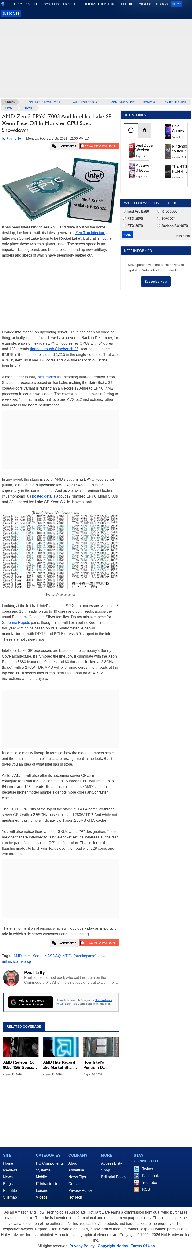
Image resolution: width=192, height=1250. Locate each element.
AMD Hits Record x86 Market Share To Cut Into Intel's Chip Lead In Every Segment (60, 1065)
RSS (146, 1189)
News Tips (77, 1177)
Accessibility (111, 1163)
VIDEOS (145, 4)
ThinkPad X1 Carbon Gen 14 (43, 102)
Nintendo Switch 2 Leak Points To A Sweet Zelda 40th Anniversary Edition (182, 149)
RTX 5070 (134, 226)
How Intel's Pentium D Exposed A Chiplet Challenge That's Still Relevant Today (100, 1065)
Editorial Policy (113, 1177)
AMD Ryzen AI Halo (122, 102)
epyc (102, 956)
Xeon (37, 956)
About (73, 1163)
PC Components (49, 1163)
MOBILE (69, 4)
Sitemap (10, 1197)
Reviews (10, 1170)
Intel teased (46, 377)
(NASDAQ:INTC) (57, 956)
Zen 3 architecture (90, 233)
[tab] (131, 130)
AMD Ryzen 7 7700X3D (86, 102)
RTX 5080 (169, 211)
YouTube (149, 1183)
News (28, 108)
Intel (27, 956)
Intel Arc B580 (137, 211)
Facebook (150, 1176)
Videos (42, 1197)
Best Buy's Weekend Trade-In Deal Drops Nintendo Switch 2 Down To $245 (144, 148)
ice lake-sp (22, 962)
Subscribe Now (156, 281)
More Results (183, 235)
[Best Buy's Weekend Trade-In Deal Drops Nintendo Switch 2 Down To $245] (132, 150)
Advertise (76, 1170)
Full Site (10, 1190)
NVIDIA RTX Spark (176, 102)
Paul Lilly (34, 972)
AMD (17, 956)
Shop (176, 4)
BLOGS (162, 4)
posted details (43, 496)
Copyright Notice (113, 1246)
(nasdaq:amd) (85, 956)
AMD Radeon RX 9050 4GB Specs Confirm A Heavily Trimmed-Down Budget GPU (20, 1065)
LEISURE (127, 4)
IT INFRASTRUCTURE (98, 4)
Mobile (41, 1177)
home (8, 108)
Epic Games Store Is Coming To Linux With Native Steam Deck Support (181, 129)
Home (8, 1163)
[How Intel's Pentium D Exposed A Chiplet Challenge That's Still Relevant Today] (101, 1047)
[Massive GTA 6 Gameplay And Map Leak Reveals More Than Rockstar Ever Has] (132, 170)
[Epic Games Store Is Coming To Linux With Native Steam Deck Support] (168, 131)
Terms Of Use (143, 1246)
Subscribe (10, 13)
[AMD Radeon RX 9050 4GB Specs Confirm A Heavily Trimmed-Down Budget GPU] (20, 1047)
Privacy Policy (80, 1190)
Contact (74, 1184)
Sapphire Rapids (16, 623)
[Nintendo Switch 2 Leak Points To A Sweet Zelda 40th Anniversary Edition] (168, 151)
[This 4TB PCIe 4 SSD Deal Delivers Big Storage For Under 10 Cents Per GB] (168, 171)
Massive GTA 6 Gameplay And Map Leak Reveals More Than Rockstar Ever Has (144, 168)
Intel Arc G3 (149, 102)
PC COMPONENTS (23, 4)
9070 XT (168, 218)
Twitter (147, 1169)
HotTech (75, 1197)
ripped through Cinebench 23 (54, 349)
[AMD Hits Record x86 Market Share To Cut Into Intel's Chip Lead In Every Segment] (60, 1047)
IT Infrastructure (49, 1184)
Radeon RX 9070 (174, 226)
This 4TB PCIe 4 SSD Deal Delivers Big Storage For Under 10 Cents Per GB (180, 169)
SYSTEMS (51, 4)
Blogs (8, 1184)
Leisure (42, 1190)
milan (6, 962)
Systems (43, 1170)
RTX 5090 (134, 218)
